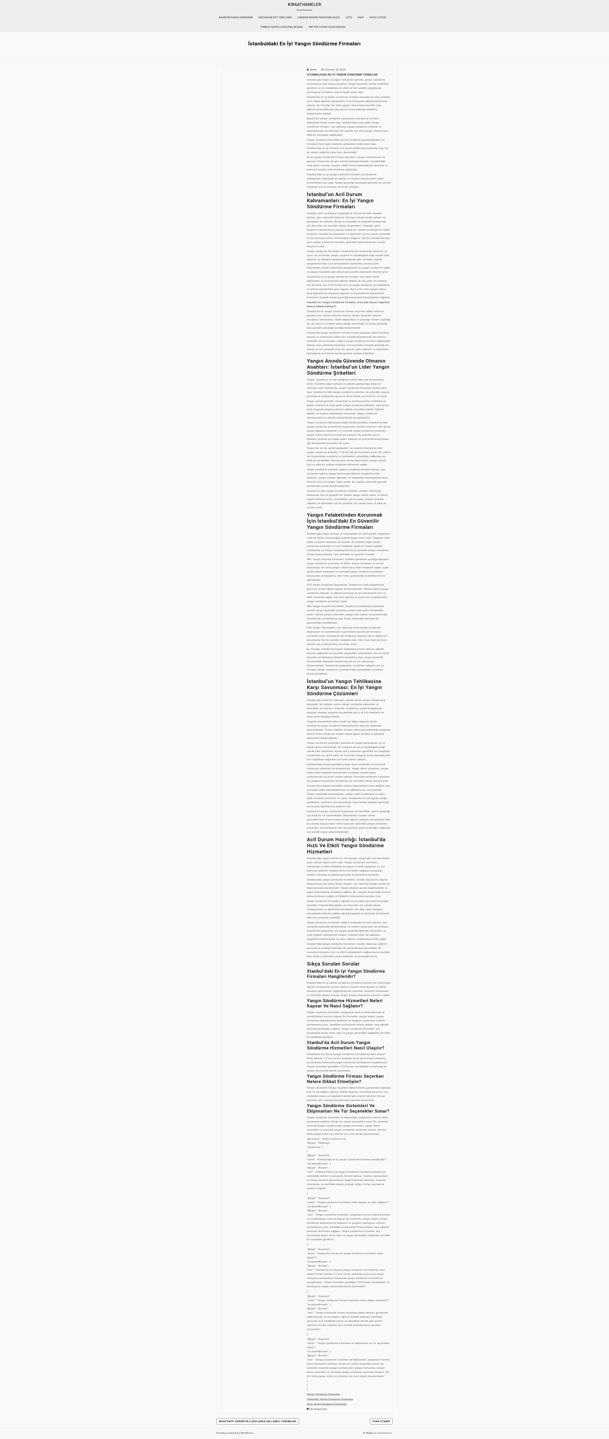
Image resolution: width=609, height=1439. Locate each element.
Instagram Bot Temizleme (275, 17)
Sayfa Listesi (378, 17)
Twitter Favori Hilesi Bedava (326, 27)
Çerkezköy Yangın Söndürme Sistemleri (330, 1399)
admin (313, 69)
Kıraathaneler (304, 4)
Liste (349, 17)
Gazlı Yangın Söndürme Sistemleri (327, 1404)
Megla (369, 1433)
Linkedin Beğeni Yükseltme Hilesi (319, 17)
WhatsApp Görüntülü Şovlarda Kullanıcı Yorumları (257, 1421)
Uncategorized (318, 1409)
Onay (361, 17)
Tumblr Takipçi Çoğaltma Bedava (281, 27)
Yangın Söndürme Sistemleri (323, 1394)
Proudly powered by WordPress (235, 1433)
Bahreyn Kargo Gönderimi (236, 17)
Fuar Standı (381, 1421)
